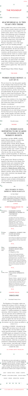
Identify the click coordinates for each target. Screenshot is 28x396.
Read (12, 228)
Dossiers (4, 375)
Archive (25, 1)
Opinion (10, 378)
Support (15, 203)
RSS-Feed (22, 378)
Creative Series (22, 375)
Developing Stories (12, 375)
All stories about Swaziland (15, 349)
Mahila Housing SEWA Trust (17, 168)
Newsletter (16, 378)
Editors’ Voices (11, 372)
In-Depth (23, 372)
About (4, 372)
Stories (18, 372)
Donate (5, 378)
